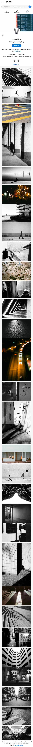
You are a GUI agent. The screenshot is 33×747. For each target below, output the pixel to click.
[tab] (16, 64)
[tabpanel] (16, 406)
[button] (29, 6)
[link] (16, 77)
